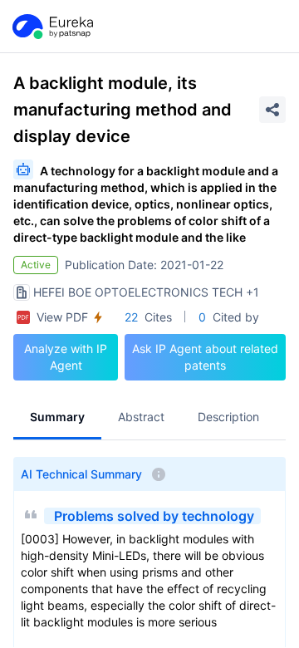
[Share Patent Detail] (272, 109)
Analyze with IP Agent (65, 356)
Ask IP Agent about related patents (205, 356)
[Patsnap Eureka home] (51, 26)
